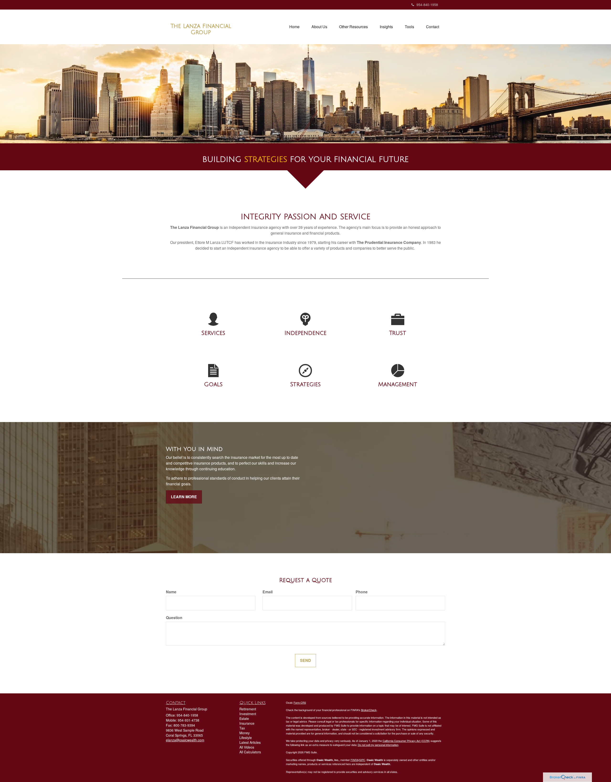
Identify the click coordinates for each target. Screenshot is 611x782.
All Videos (246, 747)
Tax (242, 728)
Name (171, 592)
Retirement (247, 709)
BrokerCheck (369, 710)
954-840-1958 (427, 4)
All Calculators (250, 752)
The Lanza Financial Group (200, 29)
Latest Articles (250, 742)
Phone (362, 592)
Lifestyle (245, 737)
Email (268, 592)
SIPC (362, 760)
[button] (319, 27)
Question (174, 617)
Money (244, 732)
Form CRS (300, 702)
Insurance (246, 723)
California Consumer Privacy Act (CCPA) (406, 741)
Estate (244, 718)
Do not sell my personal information (378, 745)
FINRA (354, 760)
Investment (247, 713)
